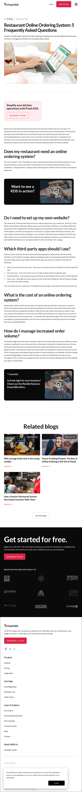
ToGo (60, 240)
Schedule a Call (9, 692)
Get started (18, 115)
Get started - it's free (15, 557)
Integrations (8, 673)
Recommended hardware (13, 716)
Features (7, 663)
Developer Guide (10, 750)
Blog (6, 731)
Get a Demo (8, 711)
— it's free (15, 641)
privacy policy (48, 775)
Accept (56, 783)
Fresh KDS (16, 355)
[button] (76, 4)
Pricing (6, 668)
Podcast (7, 736)
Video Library (9, 697)
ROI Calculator (9, 721)
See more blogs (41, 516)
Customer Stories (10, 726)
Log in (51, 4)
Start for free (64, 4)
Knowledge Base (10, 687)
